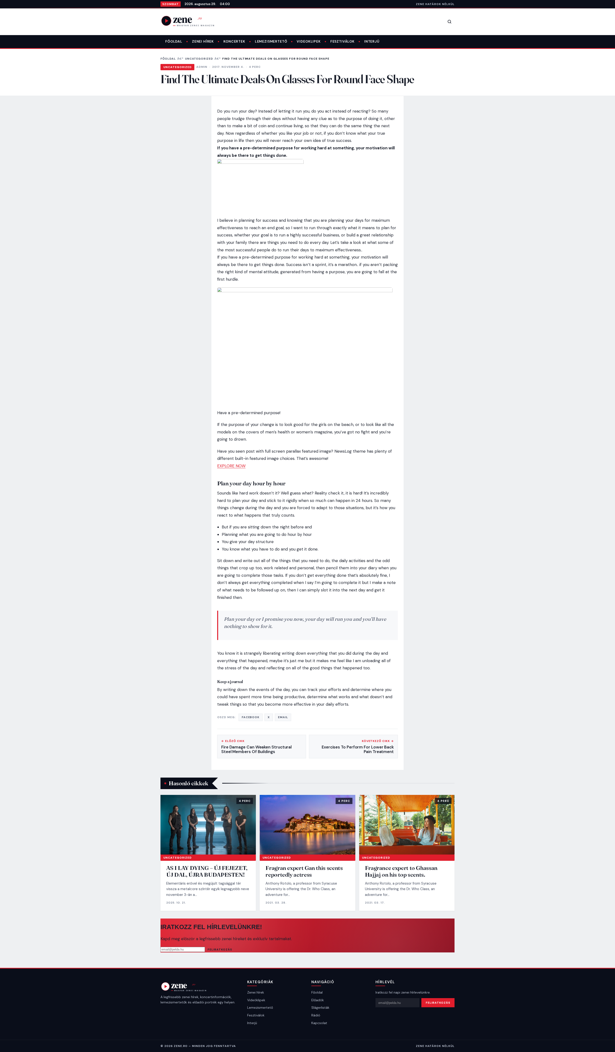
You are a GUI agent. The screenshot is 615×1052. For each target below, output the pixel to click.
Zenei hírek (203, 41)
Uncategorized (199, 59)
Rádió (315, 1015)
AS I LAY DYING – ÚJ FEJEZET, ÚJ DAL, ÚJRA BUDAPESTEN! (206, 871)
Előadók (317, 1000)
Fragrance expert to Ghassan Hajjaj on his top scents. (401, 871)
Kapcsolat (319, 1023)
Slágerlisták (320, 1007)
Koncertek (234, 41)
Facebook (251, 717)
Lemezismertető (271, 41)
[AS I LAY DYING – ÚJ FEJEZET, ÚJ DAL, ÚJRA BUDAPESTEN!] (208, 825)
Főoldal (173, 41)
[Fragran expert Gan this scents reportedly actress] (307, 825)
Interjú (372, 41)
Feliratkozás (220, 949)
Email (283, 717)
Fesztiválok (342, 41)
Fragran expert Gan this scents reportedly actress (304, 871)
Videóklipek (256, 1000)
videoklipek (308, 41)
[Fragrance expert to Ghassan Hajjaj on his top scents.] (407, 825)
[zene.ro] (191, 20)
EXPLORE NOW (231, 466)
